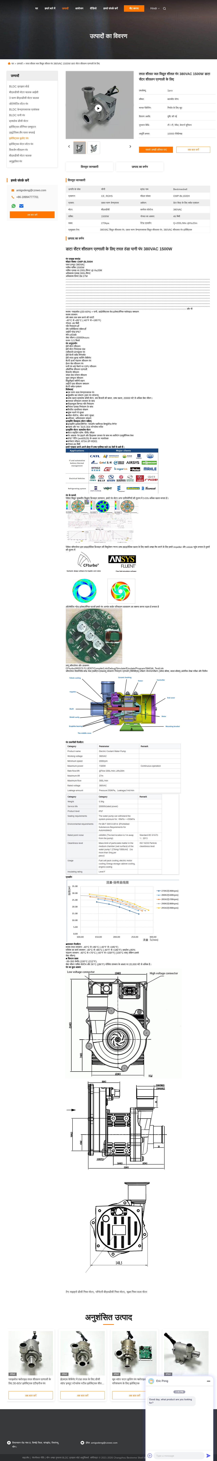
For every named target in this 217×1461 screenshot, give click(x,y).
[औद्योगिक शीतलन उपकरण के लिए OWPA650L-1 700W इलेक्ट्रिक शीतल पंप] (186, 1353)
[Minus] (208, 1381)
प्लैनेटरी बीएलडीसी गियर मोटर (110, 1291)
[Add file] (149, 1455)
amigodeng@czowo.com (31, 190)
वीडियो (93, 8)
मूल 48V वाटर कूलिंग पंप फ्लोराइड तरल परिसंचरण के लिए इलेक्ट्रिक (131, 1381)
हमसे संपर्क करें (110, 8)
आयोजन (79, 8)
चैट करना (134, 8)
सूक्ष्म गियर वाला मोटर (137, 1291)
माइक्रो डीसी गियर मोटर (82, 1291)
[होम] (11, 8)
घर (36, 8)
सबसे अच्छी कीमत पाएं (156, 149)
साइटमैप (25, 1457)
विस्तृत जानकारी (89, 167)
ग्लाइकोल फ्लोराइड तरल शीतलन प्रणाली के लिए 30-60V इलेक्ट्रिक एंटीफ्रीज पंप (29, 1381)
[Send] (208, 1455)
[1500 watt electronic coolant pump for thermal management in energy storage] (100, 105)
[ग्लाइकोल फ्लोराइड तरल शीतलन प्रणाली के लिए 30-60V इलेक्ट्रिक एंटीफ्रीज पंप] (30, 1353)
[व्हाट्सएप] (13, 206)
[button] (13, 1361)
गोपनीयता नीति (38, 1457)
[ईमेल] (21, 206)
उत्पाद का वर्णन (140, 167)
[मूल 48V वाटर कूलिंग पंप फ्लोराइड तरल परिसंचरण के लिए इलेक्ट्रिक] (134, 1353)
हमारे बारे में (50, 8)
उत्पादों (65, 8)
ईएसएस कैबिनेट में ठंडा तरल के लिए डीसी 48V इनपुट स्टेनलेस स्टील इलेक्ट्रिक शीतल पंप (81, 1381)
